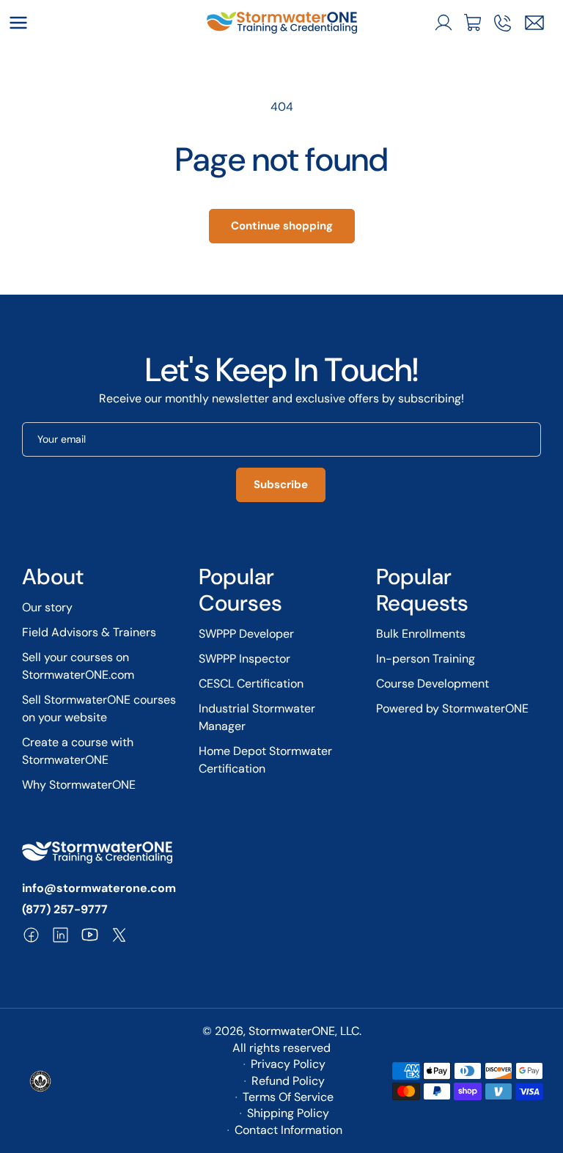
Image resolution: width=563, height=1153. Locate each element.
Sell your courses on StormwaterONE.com (78, 665)
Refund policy (288, 1080)
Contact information (288, 1130)
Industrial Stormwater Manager (257, 717)
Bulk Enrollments (421, 633)
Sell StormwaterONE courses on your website (99, 708)
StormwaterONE (292, 1031)
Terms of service (288, 1097)
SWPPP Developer (246, 633)
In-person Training (425, 658)
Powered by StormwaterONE (452, 708)
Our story (47, 607)
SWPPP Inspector (244, 658)
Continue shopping (282, 225)
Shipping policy (288, 1113)
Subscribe (281, 484)
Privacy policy (288, 1064)
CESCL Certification (251, 683)
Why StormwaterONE (79, 784)
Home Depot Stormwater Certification (265, 759)
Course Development (432, 683)
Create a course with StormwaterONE (77, 750)
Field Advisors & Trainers (89, 632)
